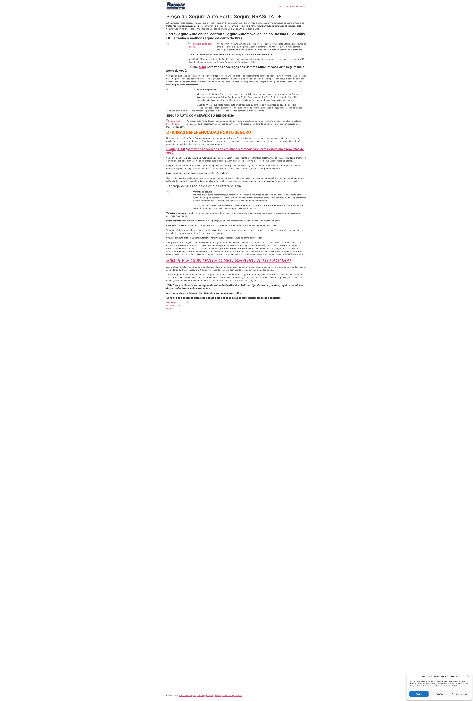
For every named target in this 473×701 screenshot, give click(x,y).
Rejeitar (439, 694)
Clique (171, 149)
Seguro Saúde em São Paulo (291, 6)
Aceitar (419, 694)
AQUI (202, 67)
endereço (219, 695)
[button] (468, 676)
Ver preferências (459, 694)
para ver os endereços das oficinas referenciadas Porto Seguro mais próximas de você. (235, 150)
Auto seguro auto (205, 695)
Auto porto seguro (187, 695)
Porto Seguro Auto (233, 695)
